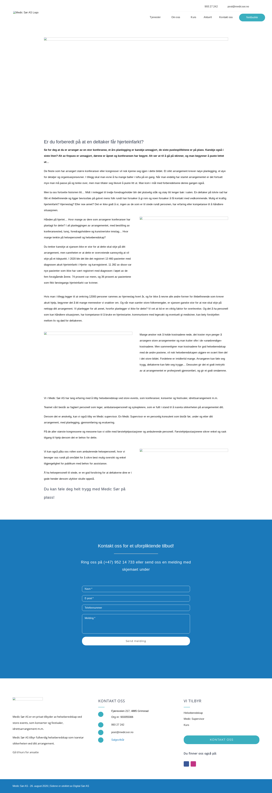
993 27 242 (117, 724)
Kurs (186, 725)
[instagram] (193, 764)
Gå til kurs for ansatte (26, 752)
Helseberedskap (193, 712)
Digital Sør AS (81, 786)
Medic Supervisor (194, 718)
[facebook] (186, 764)
